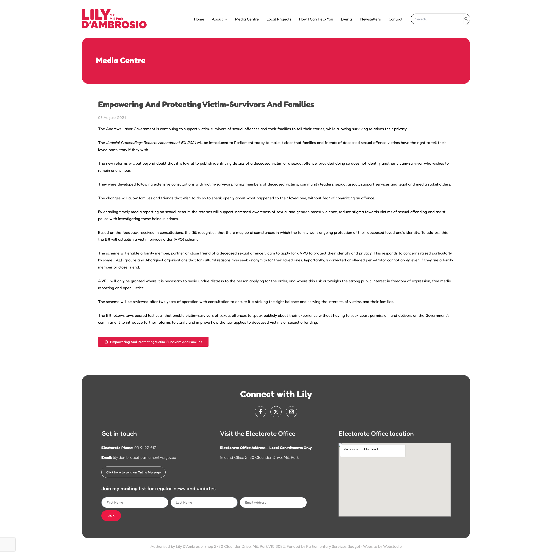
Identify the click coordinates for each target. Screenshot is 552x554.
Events (347, 19)
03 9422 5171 (145, 447)
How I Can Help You (316, 19)
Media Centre (247, 19)
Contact (396, 19)
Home (199, 19)
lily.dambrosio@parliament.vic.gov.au (144, 457)
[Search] (466, 19)
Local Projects (279, 19)
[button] (225, 19)
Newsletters (370, 19)
